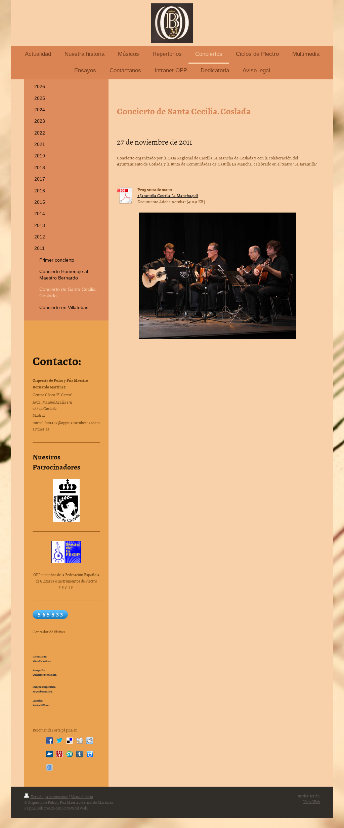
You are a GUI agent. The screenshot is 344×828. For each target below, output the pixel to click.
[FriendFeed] (49, 767)
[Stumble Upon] (69, 754)
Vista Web (311, 802)
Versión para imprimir (49, 797)
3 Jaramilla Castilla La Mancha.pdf (167, 195)
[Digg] (79, 740)
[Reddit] (89, 740)
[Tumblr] (79, 754)
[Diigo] (89, 754)
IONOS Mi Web (74, 808)
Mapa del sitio (82, 797)
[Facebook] (49, 740)
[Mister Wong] (59, 754)
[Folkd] (49, 754)
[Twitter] (59, 740)
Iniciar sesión (309, 796)
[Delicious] (69, 740)
